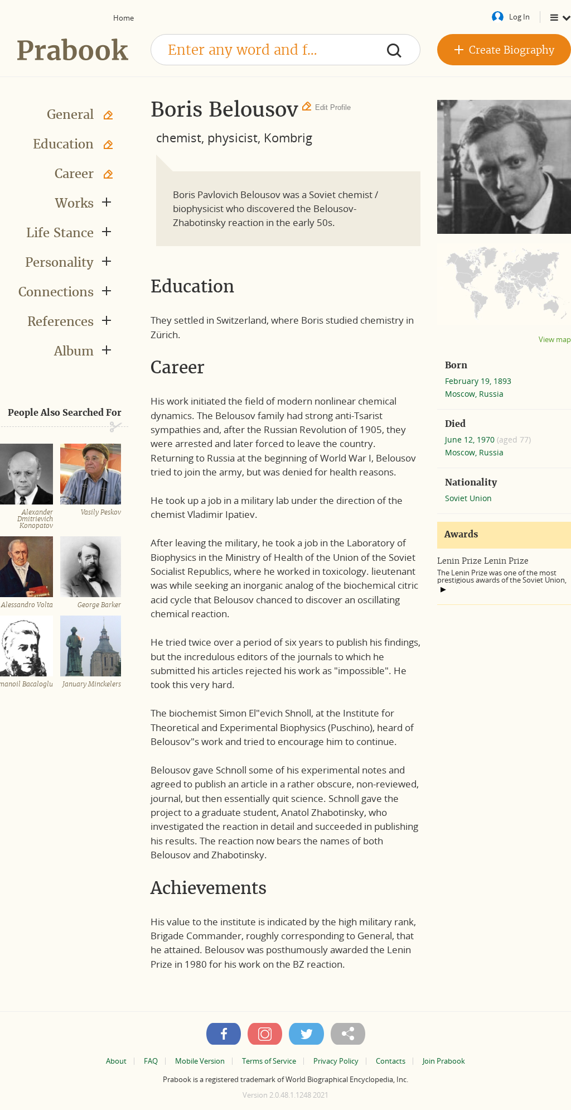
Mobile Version (200, 1061)
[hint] (443, 589)
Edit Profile (333, 107)
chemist (178, 137)
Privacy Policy (336, 1061)
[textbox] (285, 49)
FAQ (151, 1061)
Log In (519, 17)
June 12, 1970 (471, 439)
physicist (232, 137)
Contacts (390, 1061)
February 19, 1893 (478, 381)
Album (74, 351)
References (60, 321)
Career (74, 173)
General (70, 114)
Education (63, 144)
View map (555, 339)
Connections (56, 292)
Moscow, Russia (474, 393)
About (116, 1061)
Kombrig (288, 137)
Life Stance (60, 233)
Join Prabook (444, 1061)
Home (123, 18)
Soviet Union (468, 498)
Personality (59, 262)
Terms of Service (269, 1061)
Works (74, 203)
